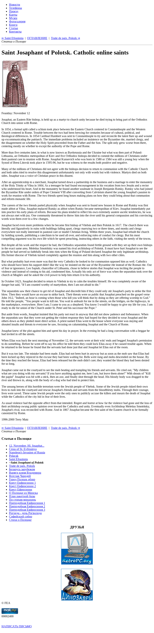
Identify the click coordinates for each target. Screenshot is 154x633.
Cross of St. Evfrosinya (23, 449)
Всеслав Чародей (20, 476)
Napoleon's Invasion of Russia (27, 452)
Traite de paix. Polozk (22, 465)
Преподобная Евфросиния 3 (27, 509)
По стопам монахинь (22, 499)
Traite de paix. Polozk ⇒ (65, 427)
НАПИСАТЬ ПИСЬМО (17, 626)
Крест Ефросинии (20, 489)
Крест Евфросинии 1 (22, 482)
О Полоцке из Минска (23, 492)
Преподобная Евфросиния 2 (27, 506)
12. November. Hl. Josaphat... (26, 445)
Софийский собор (20, 516)
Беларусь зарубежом (22, 469)
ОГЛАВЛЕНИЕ (37, 427)
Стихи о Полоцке (20, 519)
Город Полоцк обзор (22, 479)
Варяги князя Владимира (25, 472)
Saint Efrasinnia (18, 459)
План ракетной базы (22, 496)
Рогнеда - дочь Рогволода (25, 513)
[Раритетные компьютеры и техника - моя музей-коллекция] (77, 563)
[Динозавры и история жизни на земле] (77, 599)
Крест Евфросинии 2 (22, 486)
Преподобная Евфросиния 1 (27, 503)
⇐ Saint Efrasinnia (12, 427)
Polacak (13, 455)
